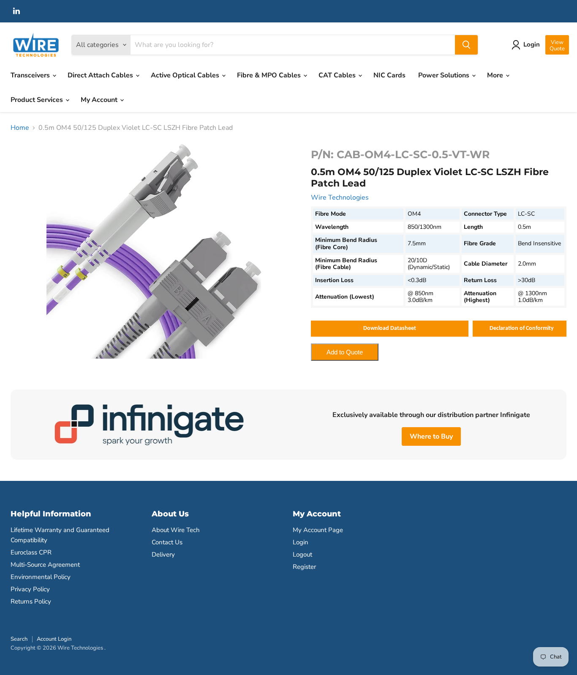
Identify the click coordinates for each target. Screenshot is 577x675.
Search (19, 639)
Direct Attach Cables (101, 75)
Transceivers (31, 75)
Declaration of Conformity (522, 328)
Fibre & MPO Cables (269, 75)
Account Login (54, 639)
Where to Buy (431, 436)
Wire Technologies (340, 197)
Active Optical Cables (186, 75)
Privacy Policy (30, 589)
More (496, 75)
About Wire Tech (176, 530)
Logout (302, 554)
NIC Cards (389, 75)
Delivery (163, 554)
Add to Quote (345, 352)
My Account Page (318, 530)
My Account (100, 99)
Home (20, 128)
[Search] (466, 45)
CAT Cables (337, 75)
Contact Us (167, 542)
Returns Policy (31, 601)
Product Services (38, 99)
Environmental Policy (41, 577)
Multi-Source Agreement (45, 564)
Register (304, 566)
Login (300, 542)
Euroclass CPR (31, 552)
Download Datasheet (389, 328)
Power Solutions (444, 75)
